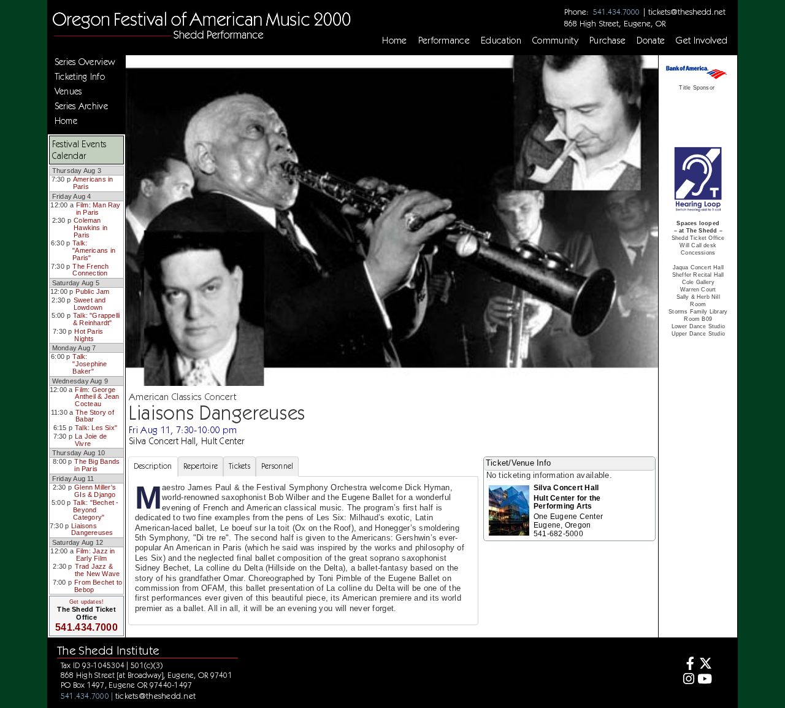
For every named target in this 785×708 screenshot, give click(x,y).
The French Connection (90, 270)
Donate (651, 40)
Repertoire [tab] (200, 466)
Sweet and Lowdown (90, 303)
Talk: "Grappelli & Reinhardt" (96, 319)
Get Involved (701, 40)
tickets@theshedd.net (687, 12)
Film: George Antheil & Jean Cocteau (97, 396)
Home (394, 40)
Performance (444, 40)
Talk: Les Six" (96, 427)
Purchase (607, 40)
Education (501, 40)
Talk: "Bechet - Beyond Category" (95, 509)
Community (555, 40)
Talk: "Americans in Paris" (93, 250)
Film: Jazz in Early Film (95, 554)
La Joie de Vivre (91, 440)
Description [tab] (153, 466)
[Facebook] (686, 664)
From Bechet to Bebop (98, 586)
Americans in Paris (93, 182)
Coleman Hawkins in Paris (90, 227)
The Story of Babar (94, 416)
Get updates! (86, 602)
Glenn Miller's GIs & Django (95, 490)
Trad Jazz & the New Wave (97, 570)
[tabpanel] (303, 551)
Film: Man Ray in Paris (98, 208)
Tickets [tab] (239, 466)
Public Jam (92, 291)
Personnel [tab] (277, 466)
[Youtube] (705, 680)
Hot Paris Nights (88, 335)
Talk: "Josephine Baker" (89, 363)
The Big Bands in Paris (97, 465)
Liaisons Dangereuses (92, 529)
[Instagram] (686, 680)
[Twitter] (705, 664)
